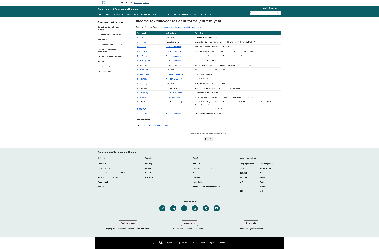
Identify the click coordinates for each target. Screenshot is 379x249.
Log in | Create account (272, 8)
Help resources (104, 168)
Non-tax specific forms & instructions (107, 50)
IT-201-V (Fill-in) (142, 70)
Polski (262, 182)
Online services (104, 14)
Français (263, 186)
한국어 (242, 191)
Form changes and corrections (110, 44)
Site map (148, 164)
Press (195, 173)
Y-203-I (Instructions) (173, 114)
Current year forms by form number (108, 28)
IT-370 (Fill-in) (142, 97)
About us (196, 164)
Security (148, 173)
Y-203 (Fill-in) (142, 114)
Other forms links (105, 71)
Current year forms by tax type (110, 35)
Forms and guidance (181, 14)
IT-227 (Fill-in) (142, 84)
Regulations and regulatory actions (206, 186)
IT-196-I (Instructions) (173, 51)
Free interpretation (267, 164)
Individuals (118, 14)
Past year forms (104, 39)
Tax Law (101, 61)
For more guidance (105, 66)
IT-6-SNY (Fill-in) (143, 42)
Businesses (131, 14)
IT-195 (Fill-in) (142, 47)
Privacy (148, 168)
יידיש (242, 182)
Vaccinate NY (189, 223)
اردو (261, 191)
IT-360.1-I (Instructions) (174, 93)
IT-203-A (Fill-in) (143, 74)
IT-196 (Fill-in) (142, 51)
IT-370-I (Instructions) (173, 97)
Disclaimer (149, 177)
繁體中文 (243, 173)
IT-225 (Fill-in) (142, 79)
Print (209, 139)
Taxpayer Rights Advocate (108, 177)
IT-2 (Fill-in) (141, 37)
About (207, 14)
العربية (262, 177)
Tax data (197, 14)
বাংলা (241, 186)
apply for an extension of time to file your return (182, 27)
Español (243, 168)
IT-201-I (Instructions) (173, 47)
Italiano (263, 173)
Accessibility (197, 182)
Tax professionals (147, 14)
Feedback (102, 186)
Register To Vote (128, 223)
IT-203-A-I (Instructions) (174, 74)
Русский (243, 177)
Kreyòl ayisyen (265, 168)
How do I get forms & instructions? (111, 57)
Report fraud (103, 182)
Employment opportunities (203, 168)
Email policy (197, 177)
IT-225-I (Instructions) (174, 79)
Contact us (102, 164)
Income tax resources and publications (154, 125)
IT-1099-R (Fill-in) (143, 109)
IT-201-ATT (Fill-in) (143, 61)
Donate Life (251, 223)
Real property (164, 14)
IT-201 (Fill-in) (142, 56)
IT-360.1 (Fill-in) (142, 93)
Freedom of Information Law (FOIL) (112, 173)
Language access (247, 164)
